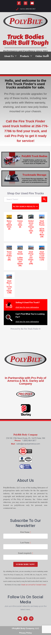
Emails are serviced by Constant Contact (33, 585)
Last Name (25, 542)
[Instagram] (25, 3)
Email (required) (25, 553)
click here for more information (27, 307)
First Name (25, 532)
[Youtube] (32, 3)
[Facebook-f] (19, 3)
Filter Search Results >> (25, 206)
